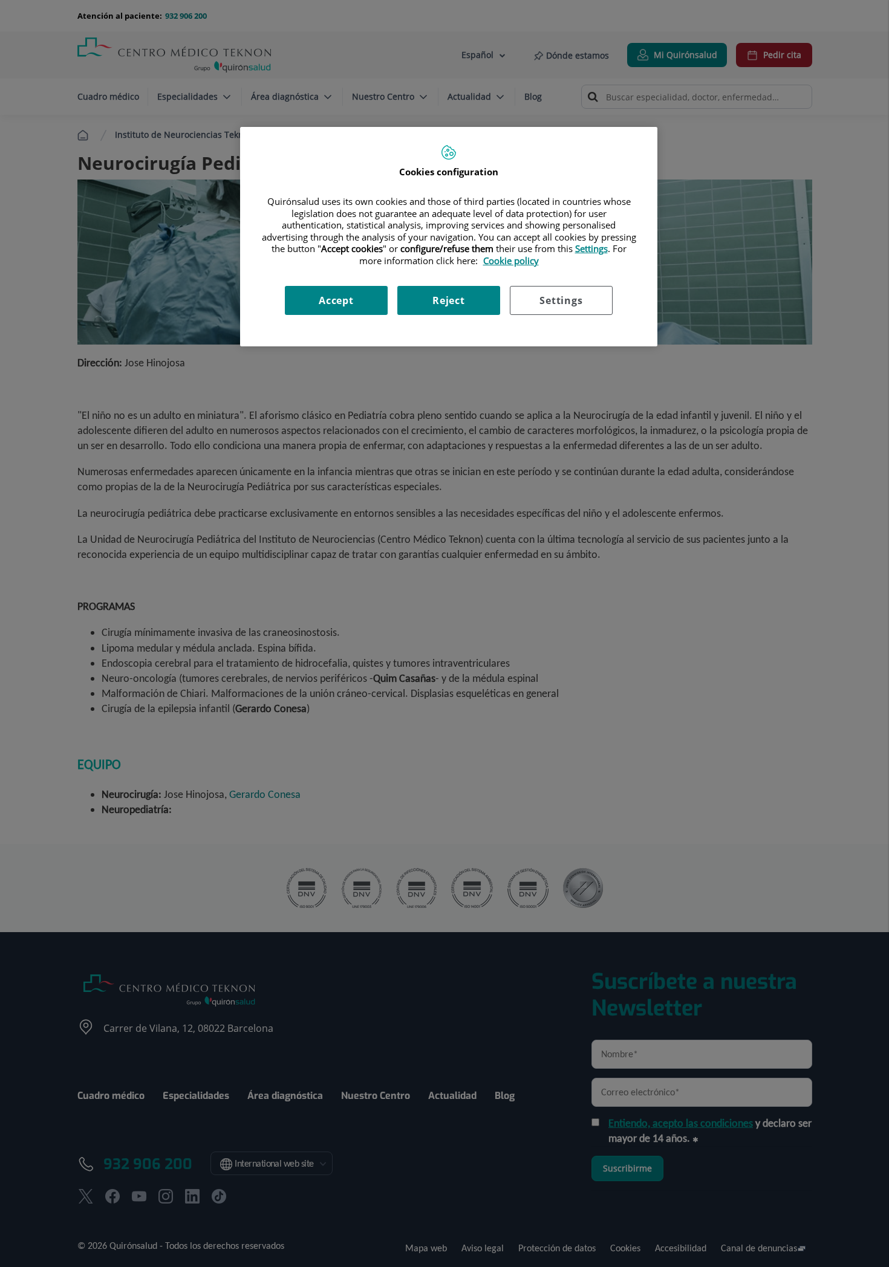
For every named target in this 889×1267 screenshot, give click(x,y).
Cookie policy (511, 260)
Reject (448, 300)
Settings (560, 300)
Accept (336, 300)
